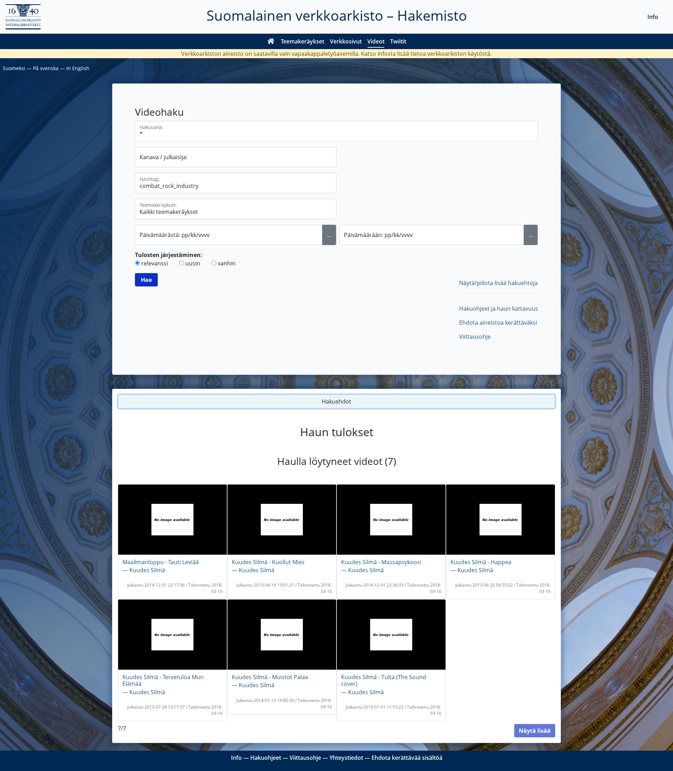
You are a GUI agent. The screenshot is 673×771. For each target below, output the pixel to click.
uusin (192, 263)
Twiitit (398, 41)
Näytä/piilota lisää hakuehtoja (498, 283)
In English (77, 68)
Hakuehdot (336, 401)
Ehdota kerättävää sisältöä (407, 758)
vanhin (227, 263)
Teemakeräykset (302, 41)
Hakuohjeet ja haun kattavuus (498, 308)
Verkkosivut (346, 41)
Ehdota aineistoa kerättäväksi (498, 322)
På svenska (46, 68)
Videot (376, 41)
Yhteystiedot (346, 758)
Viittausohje (475, 336)
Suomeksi (14, 68)
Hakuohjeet (265, 758)
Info (652, 17)
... (329, 235)
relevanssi (154, 263)
